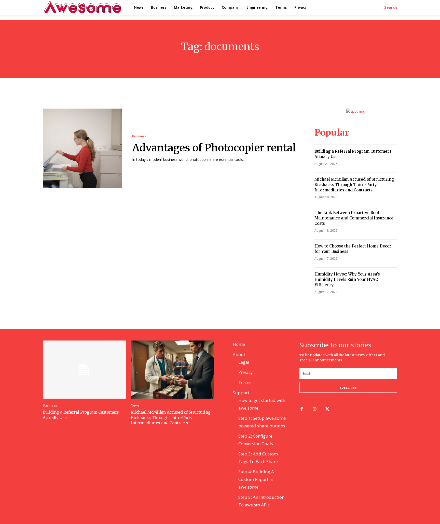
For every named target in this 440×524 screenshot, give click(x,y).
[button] (390, 7)
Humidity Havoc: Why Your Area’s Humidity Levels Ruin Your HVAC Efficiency (347, 279)
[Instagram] (314, 409)
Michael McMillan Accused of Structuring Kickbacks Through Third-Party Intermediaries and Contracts (354, 184)
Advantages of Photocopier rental (214, 147)
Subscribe (348, 387)
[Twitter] (327, 409)
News (135, 405)
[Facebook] (301, 409)
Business (139, 136)
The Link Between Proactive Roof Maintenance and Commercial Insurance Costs (353, 218)
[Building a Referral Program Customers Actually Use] (84, 369)
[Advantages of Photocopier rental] (82, 148)
